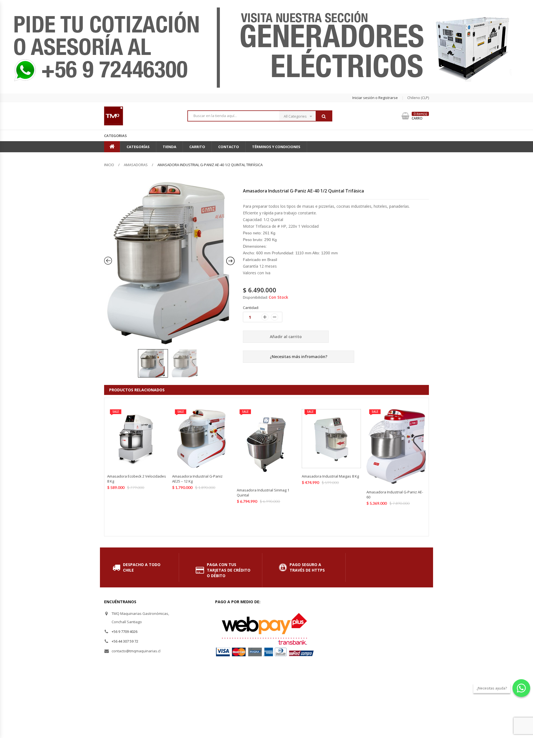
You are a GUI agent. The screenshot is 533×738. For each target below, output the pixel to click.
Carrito (197, 146)
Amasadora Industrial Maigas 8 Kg (330, 476)
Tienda (169, 146)
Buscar (324, 116)
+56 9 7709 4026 (124, 631)
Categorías (138, 146)
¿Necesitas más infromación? (298, 356)
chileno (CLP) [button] (418, 97)
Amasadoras (136, 164)
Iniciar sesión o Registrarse (375, 97)
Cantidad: (251, 307)
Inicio (109, 164)
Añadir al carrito (286, 336)
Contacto (228, 146)
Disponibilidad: (255, 297)
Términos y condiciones (276, 146)
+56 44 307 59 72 (125, 641)
